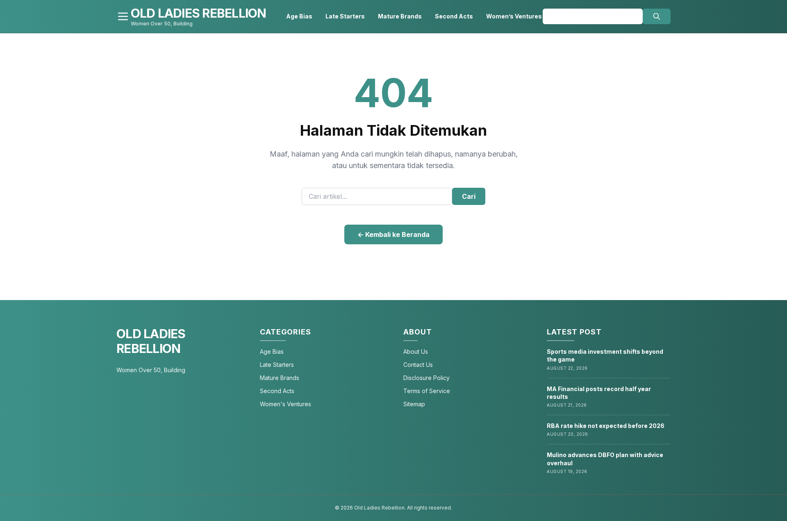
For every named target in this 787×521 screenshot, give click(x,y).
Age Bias (299, 16)
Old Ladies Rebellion (151, 341)
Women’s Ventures (514, 16)
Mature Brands (400, 16)
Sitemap (414, 403)
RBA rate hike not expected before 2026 (605, 425)
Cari (468, 196)
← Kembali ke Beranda (393, 234)
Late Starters (345, 16)
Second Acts (454, 16)
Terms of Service (426, 390)
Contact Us (418, 364)
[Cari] (657, 16)
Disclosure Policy (426, 377)
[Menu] (123, 16)
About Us (415, 351)
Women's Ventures (285, 403)
